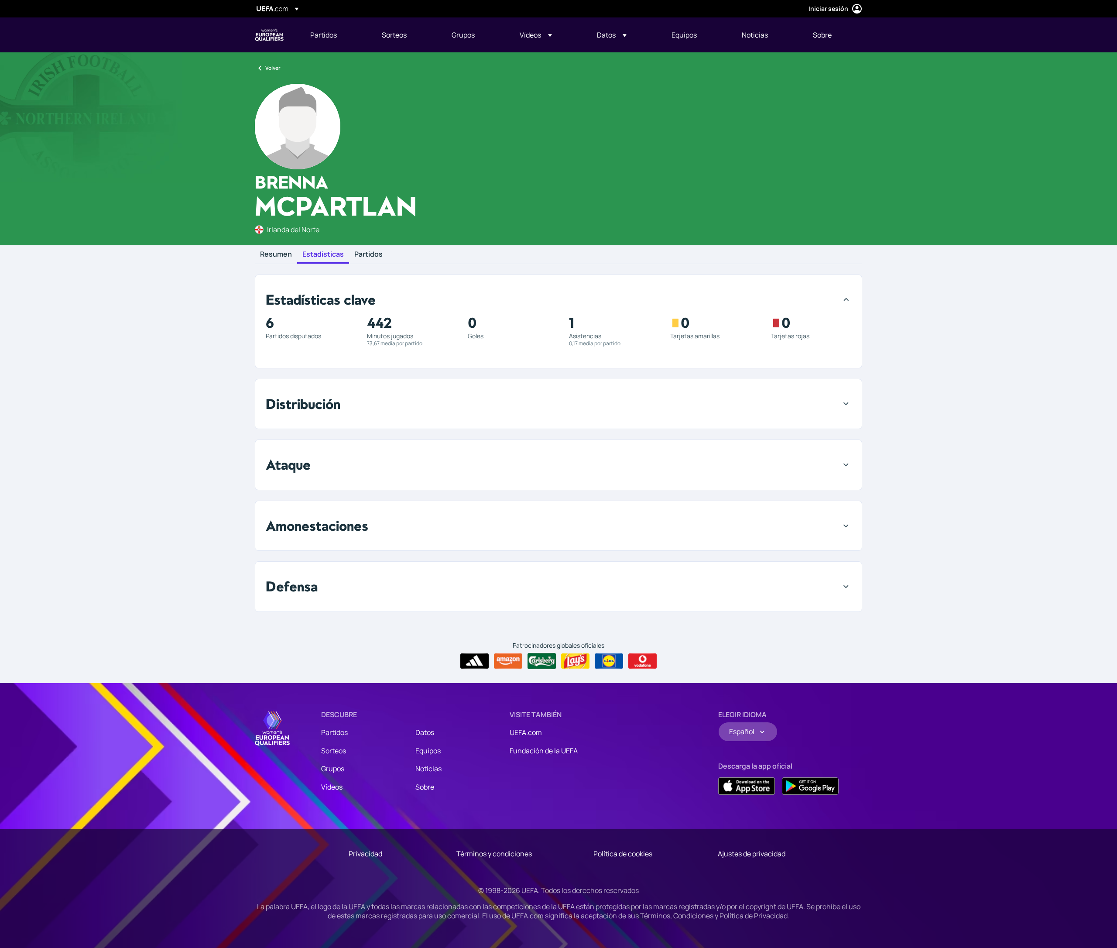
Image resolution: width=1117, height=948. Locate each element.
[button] (536, 35)
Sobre (424, 787)
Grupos (332, 768)
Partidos (368, 254)
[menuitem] (335, 35)
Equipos (428, 751)
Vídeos (332, 787)
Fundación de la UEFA (544, 751)
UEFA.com (526, 732)
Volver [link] (273, 68)
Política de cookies (622, 854)
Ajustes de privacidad (751, 854)
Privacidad (365, 854)
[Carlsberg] (542, 661)
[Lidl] (609, 661)
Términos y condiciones (494, 854)
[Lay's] (575, 661)
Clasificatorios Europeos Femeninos (269, 34)
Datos (424, 732)
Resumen (276, 254)
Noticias (428, 768)
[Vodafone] (642, 661)
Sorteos (333, 751)
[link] (324, 35)
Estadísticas (323, 254)
